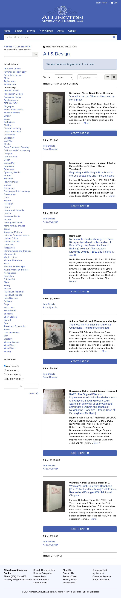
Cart (115, 3)
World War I (9, 345)
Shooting (8, 313)
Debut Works (10, 156)
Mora (6, 263)
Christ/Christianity (12, 128)
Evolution (8, 178)
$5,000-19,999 (15, 379)
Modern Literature (13, 260)
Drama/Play (9, 163)
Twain (7, 329)
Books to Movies (12, 112)
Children (8, 125)
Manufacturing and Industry (17, 251)
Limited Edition (11, 238)
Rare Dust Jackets (13, 295)
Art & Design (10, 87)
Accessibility (69, 582)
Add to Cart (78, 133)
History (7, 200)
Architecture (10, 84)
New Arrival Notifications (61, 47)
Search (18, 30)
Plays (6, 282)
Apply (32, 393)
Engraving (9, 166)
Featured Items (41, 579)
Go (35, 54)
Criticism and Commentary (17, 150)
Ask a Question (50, 149)
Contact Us (68, 573)
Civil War (8, 141)
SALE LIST (9, 307)
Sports (7, 323)
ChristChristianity (12, 131)
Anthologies (9, 81)
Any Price (12, 366)
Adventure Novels (12, 75)
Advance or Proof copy (15, 72)
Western (8, 339)
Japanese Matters (13, 232)
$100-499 (12, 370)
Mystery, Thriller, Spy (14, 266)
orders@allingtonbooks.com (18, 579)
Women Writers (11, 342)
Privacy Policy (70, 579)
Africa (6, 78)
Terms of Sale (70, 576)
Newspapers (10, 273)
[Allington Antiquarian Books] (60, 14)
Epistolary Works (12, 172)
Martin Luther (10, 257)
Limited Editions (12, 241)
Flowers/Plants (11, 181)
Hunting (8, 213)
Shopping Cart (99, 570)
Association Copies (13, 94)
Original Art (9, 279)
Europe (7, 175)
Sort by (46, 77)
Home (7, 30)
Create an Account (101, 576)
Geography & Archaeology (17, 191)
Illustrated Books (12, 216)
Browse (31, 30)
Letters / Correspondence (16, 235)
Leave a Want (40, 582)
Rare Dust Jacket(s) (14, 291)
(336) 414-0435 (18, 576)
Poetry (7, 285)
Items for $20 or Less (14, 225)
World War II (10, 348)
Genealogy (9, 188)
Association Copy (12, 97)
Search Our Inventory (44, 570)
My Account (98, 573)
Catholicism (9, 122)
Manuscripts (10, 254)
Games (7, 185)
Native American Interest (16, 269)
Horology (8, 203)
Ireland (7, 219)
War (6, 335)
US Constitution (11, 332)
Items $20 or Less (13, 222)
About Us (67, 570)
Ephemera (9, 169)
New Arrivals (46, 30)
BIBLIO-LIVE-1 (11, 103)
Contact (72, 30)
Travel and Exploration (15, 326)
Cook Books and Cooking (16, 147)
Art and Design (11, 90)
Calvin (7, 119)
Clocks (7, 144)
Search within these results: (17, 49)
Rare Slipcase (11, 298)
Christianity (9, 134)
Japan (7, 229)
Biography (9, 106)
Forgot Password (100, 579)
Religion (8, 301)
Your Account (101, 3)
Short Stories (10, 317)
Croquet (8, 153)
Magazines (9, 247)
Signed (7, 320)
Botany (7, 116)
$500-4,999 (13, 374)
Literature (8, 244)
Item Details (49, 146)
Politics (7, 288)
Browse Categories (42, 573)
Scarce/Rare (10, 310)
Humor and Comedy (14, 210)
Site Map (77, 592)
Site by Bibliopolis (91, 592)
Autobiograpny (11, 100)
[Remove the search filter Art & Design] (77, 83)
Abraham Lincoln (12, 68)
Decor (7, 159)
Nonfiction (9, 276)
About (60, 30)
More (87, 123)
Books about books (13, 109)
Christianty (9, 138)
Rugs (6, 304)
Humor (7, 207)
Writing (7, 351)
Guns (6, 197)
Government (10, 194)
